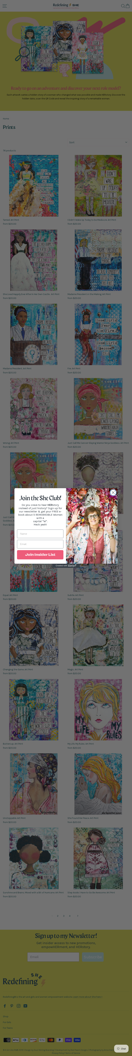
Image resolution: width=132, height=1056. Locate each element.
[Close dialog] (113, 493)
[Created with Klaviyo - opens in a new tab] (66, 566)
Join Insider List (40, 554)
